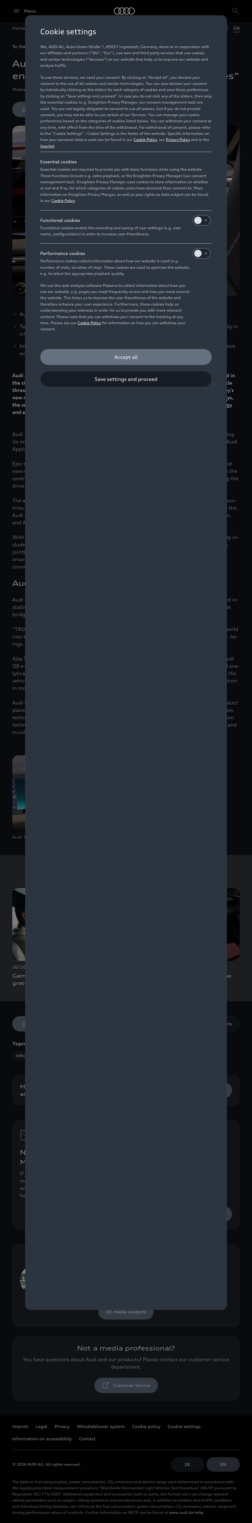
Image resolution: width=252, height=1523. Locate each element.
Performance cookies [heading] (62, 253)
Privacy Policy (178, 139)
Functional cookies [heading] (60, 220)
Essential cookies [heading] (58, 161)
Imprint (47, 146)
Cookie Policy (145, 139)
